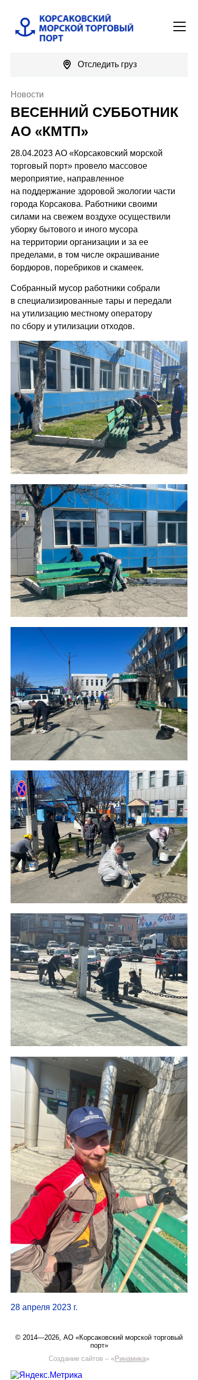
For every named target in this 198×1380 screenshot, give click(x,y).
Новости (27, 94)
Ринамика (130, 1359)
